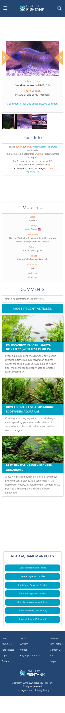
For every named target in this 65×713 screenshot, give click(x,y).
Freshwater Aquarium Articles (32, 585)
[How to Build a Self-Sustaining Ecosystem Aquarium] (33, 391)
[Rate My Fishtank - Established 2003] (32, 673)
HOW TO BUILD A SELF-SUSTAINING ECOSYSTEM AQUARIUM (30, 409)
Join (52, 656)
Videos (23, 650)
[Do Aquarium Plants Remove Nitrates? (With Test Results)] (33, 328)
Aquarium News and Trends (32, 568)
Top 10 (5, 656)
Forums (54, 638)
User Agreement (24, 690)
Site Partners (56, 644)
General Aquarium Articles (32, 576)
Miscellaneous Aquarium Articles (32, 602)
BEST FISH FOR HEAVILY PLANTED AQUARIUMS (29, 467)
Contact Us (56, 650)
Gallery (5, 662)
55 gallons (33, 277)
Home (5, 638)
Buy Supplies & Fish (30, 656)
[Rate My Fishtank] (32, 10)
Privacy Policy (42, 690)
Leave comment (49, 104)
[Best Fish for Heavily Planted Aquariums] (33, 449)
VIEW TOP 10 (32, 172)
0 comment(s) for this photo (22, 104)
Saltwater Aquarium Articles (32, 594)
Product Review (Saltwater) (32, 619)
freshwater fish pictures (45, 147)
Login (53, 662)
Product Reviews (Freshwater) (32, 611)
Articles (24, 644)
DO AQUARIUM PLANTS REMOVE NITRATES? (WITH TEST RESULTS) (28, 347)
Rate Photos (8, 650)
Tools (23, 638)
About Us (7, 644)
